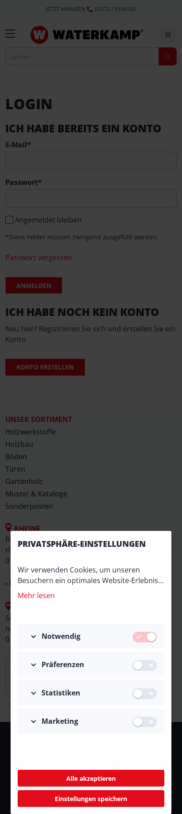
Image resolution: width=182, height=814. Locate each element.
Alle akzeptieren (91, 778)
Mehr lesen (36, 595)
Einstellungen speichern (91, 799)
